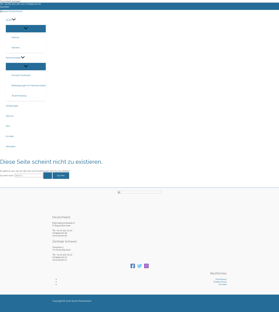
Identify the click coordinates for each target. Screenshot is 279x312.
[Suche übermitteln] (47, 175)
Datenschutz (220, 281)
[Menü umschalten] (26, 28)
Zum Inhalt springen (10, 1)
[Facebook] (132, 267)
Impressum (221, 279)
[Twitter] (139, 267)
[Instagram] (146, 267)
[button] (4, 6)
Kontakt (223, 284)
